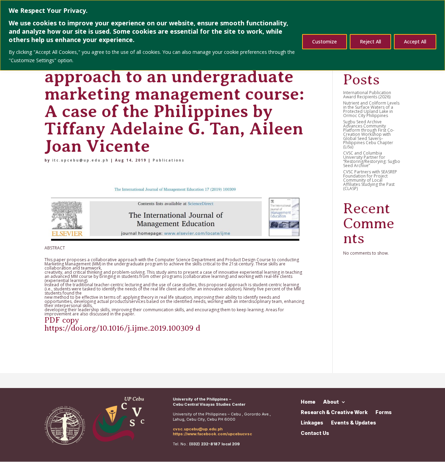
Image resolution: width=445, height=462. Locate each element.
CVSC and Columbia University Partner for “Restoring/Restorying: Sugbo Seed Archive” (371, 159)
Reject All (370, 41)
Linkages (312, 422)
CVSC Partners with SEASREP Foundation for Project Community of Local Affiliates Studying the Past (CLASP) (370, 180)
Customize (324, 41)
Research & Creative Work (334, 412)
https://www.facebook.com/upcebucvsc (212, 433)
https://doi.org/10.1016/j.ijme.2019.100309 (119, 328)
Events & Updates (353, 422)
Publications (169, 160)
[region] (222, 35)
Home (308, 401)
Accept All (415, 41)
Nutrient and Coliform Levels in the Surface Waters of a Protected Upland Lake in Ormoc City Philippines (371, 109)
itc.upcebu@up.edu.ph (80, 160)
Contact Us (315, 433)
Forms (383, 412)
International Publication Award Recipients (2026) (367, 95)
